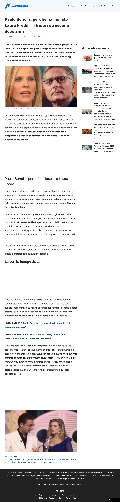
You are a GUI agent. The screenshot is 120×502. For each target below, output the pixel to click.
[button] (112, 5)
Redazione (53, 498)
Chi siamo (43, 498)
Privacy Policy (65, 498)
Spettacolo (72, 6)
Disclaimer (77, 498)
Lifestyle (84, 6)
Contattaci (77, 484)
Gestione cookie (114, 500)
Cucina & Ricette (100, 6)
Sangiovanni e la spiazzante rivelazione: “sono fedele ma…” (33, 462)
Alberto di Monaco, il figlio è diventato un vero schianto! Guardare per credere (42, 459)
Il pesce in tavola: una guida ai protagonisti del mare (104, 57)
